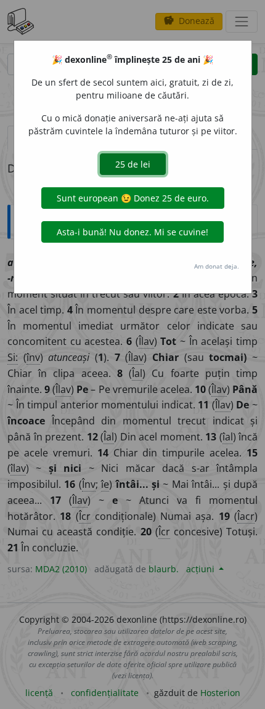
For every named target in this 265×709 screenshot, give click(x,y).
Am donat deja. (216, 266)
